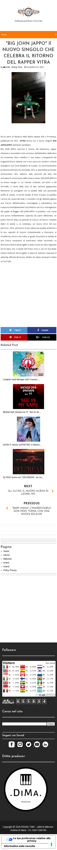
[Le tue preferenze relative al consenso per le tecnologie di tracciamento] (51, 844)
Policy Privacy (10, 570)
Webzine (7, 559)
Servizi (6, 555)
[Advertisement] (28, 611)
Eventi (6, 566)
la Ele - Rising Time (13, 67)
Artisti (6, 562)
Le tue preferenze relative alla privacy (31, 839)
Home (6, 551)
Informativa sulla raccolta (19, 846)
